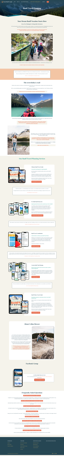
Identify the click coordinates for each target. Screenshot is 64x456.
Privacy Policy (9, 444)
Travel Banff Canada (7, 1)
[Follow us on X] (53, 453)
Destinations (22, 444)
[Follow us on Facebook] (52, 453)
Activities (21, 449)
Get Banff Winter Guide (35, 312)
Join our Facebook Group (39, 379)
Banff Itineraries (35, 444)
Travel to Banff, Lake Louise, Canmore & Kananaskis (44, 376)
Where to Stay (22, 447)
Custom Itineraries (35, 447)
